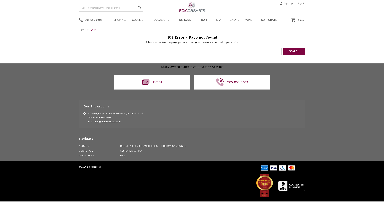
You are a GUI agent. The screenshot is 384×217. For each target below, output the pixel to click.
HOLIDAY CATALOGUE (173, 146)
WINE (248, 20)
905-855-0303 (103, 117)
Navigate (86, 138)
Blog (122, 155)
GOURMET (138, 20)
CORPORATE (269, 20)
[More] (147, 20)
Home (82, 29)
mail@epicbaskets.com (107, 121)
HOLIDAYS (184, 20)
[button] (264, 185)
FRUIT (203, 20)
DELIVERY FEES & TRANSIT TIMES (139, 146)
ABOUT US (84, 146)
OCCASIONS (161, 20)
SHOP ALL (120, 20)
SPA (218, 20)
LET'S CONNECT (88, 155)
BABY (233, 20)
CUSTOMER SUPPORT (132, 150)
